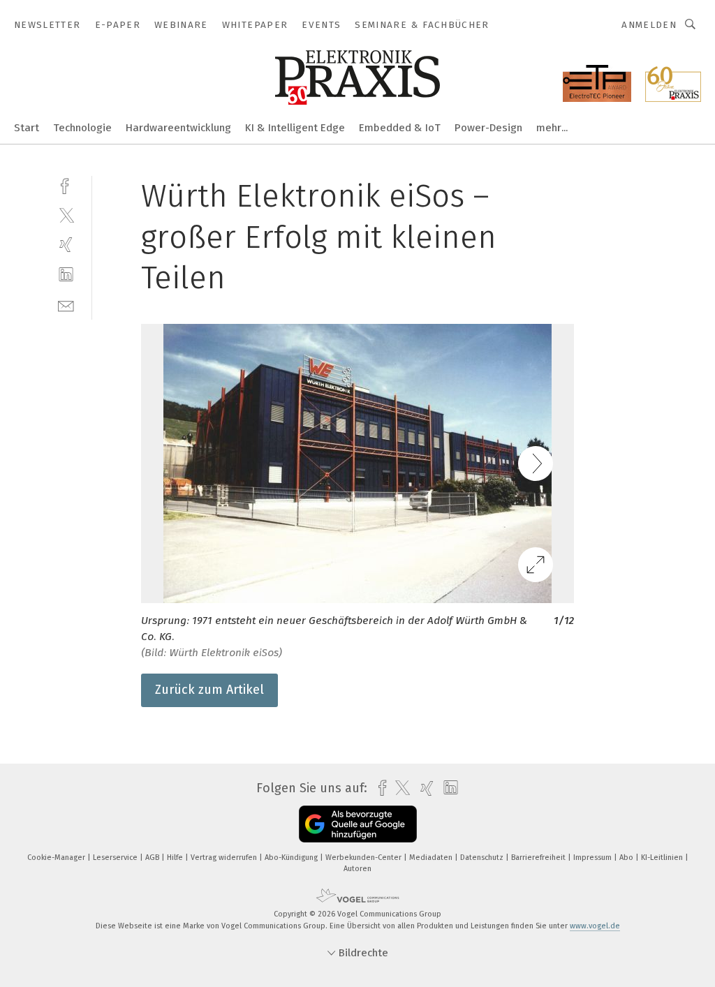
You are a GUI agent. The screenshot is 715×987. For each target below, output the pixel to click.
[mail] (66, 304)
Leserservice (116, 857)
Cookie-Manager (57, 857)
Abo (627, 857)
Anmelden (649, 25)
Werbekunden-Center (364, 857)
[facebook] (66, 184)
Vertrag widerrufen (225, 857)
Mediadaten (432, 857)
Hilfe (176, 857)
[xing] (66, 244)
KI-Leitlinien (663, 857)
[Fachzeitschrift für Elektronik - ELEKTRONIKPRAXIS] (26, 127)
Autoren (357, 868)
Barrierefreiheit (539, 857)
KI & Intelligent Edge (295, 127)
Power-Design (488, 127)
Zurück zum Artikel (209, 689)
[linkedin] (66, 274)
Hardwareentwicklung (178, 127)
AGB (153, 857)
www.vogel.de (595, 925)
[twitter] (66, 214)
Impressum (593, 857)
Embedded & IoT (400, 127)
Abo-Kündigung (292, 857)
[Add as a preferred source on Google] (358, 824)
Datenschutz (483, 857)
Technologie (82, 127)
